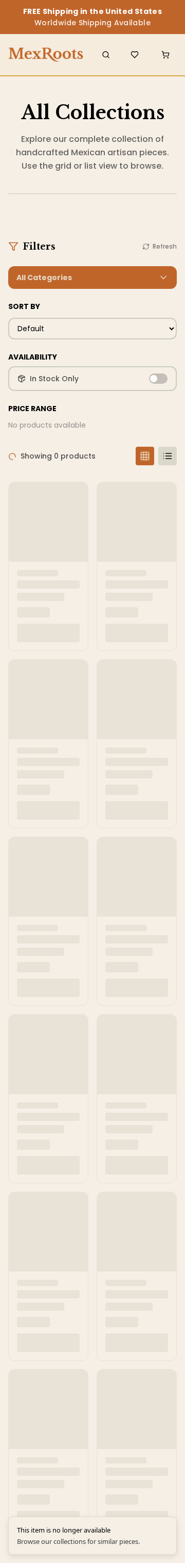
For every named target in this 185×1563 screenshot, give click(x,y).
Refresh (165, 246)
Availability (32, 357)
